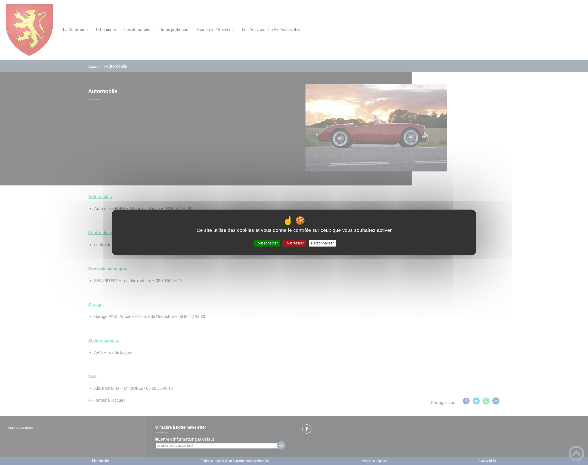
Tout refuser (294, 243)
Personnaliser (322, 243)
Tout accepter (267, 243)
